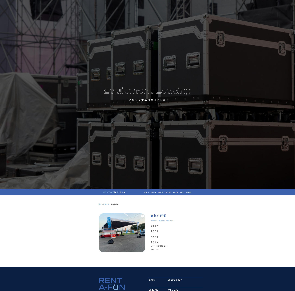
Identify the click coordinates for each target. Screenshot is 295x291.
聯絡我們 (188, 192)
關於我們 (146, 192)
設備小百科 (168, 192)
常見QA (182, 192)
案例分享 (175, 192)
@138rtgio (172, 290)
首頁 (99, 204)
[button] (142, 216)
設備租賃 (160, 192)
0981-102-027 (174, 280)
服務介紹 (153, 192)
